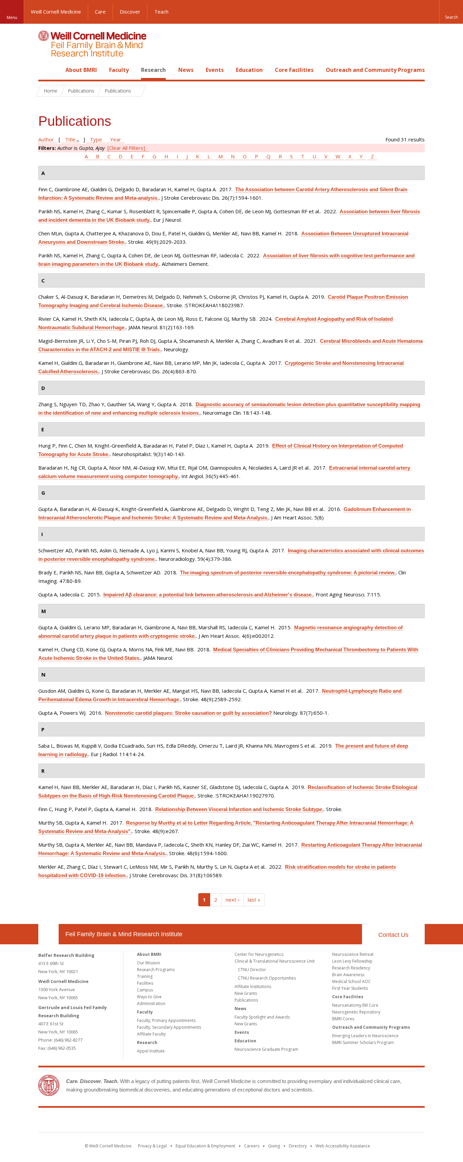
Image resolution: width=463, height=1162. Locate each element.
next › (232, 899)
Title (70, 139)
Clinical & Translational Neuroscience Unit (275, 961)
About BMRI (81, 70)
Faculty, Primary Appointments (166, 1020)
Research (153, 70)
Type (96, 139)
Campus (145, 990)
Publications (246, 1000)
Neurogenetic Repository (356, 1012)
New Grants (246, 993)
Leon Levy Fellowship (352, 961)
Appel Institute (151, 1051)
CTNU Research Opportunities (267, 978)
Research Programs (156, 969)
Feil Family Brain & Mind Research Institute (123, 934)
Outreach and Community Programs (375, 70)
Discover (130, 11)
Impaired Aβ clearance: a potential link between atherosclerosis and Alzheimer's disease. (208, 594)
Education (249, 70)
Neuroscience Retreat (353, 954)
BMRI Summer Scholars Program (363, 1042)
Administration (151, 1003)
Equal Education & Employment (205, 1146)
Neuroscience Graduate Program (266, 1049)
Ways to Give (149, 997)
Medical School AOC (351, 981)
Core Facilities (294, 70)
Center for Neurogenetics (259, 954)
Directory (298, 1146)
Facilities (145, 983)
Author (46, 139)
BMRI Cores (343, 1019)
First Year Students (350, 988)
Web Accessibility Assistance (343, 1146)
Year (115, 139)
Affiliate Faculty (151, 1034)
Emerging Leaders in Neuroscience (365, 1036)
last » (254, 899)
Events (215, 70)
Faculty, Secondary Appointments (169, 1027)
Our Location (48, 934)
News (186, 70)
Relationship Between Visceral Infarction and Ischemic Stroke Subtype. (239, 809)
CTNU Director (252, 969)
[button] (451, 12)
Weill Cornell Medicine (56, 11)
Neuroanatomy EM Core (355, 1005)
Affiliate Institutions (253, 986)
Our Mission (148, 963)
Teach (161, 11)
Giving (274, 1146)
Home (46, 70)
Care (100, 11)
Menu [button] (12, 17)
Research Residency (351, 968)
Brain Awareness (348, 975)
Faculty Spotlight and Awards (262, 1017)
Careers (251, 1146)
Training (145, 976)
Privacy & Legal (152, 1146)
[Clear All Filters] (126, 147)
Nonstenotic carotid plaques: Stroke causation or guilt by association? (188, 713)
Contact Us (393, 934)
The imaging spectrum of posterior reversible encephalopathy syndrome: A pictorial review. (288, 572)
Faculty (119, 70)
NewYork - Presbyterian (288, 1121)
